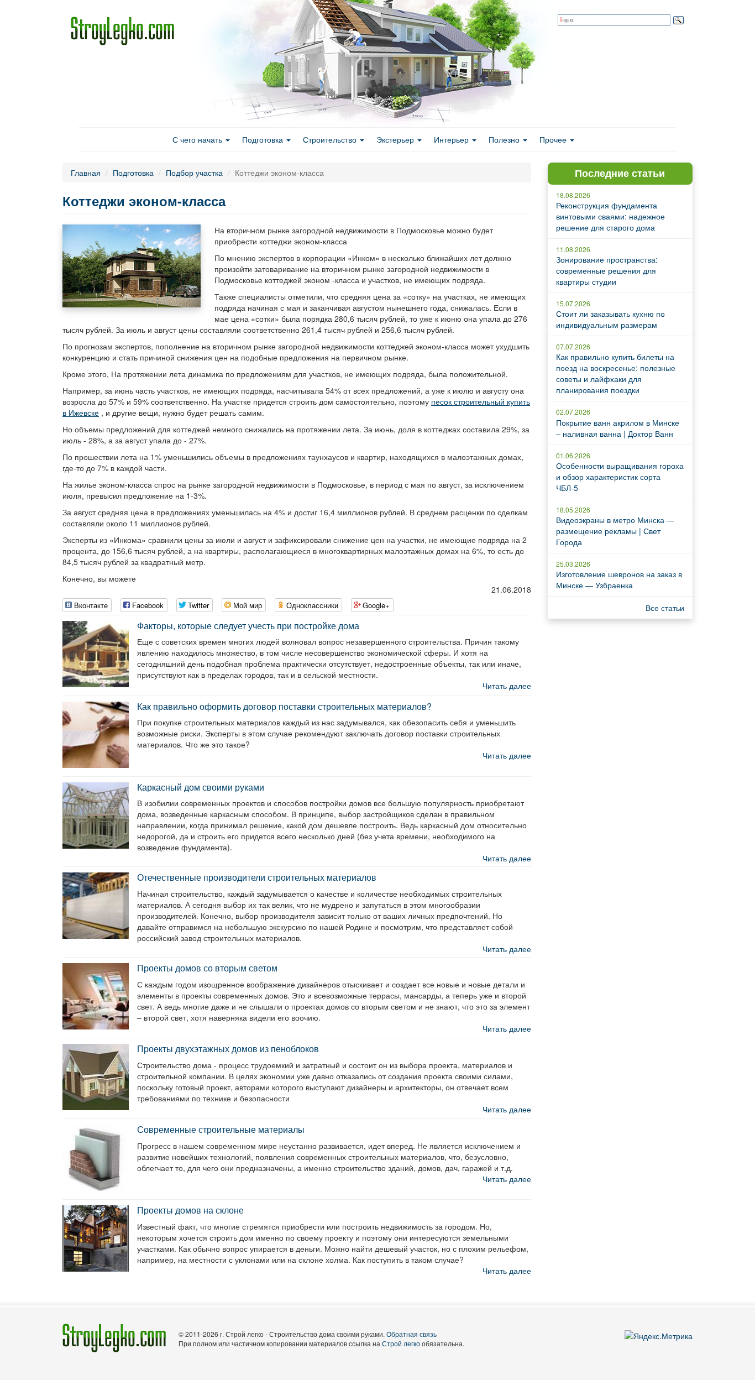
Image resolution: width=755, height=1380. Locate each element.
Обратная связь (411, 1334)
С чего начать (198, 139)
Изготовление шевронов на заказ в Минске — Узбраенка (619, 579)
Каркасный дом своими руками (200, 787)
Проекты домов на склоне (190, 1210)
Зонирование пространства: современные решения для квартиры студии (607, 270)
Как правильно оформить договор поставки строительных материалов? (284, 706)
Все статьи (665, 607)
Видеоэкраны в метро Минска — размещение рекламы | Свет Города (615, 530)
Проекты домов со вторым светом (207, 967)
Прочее (554, 139)
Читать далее (507, 685)
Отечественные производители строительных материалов (256, 877)
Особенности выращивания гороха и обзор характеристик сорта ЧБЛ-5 (620, 476)
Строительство (331, 139)
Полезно (505, 139)
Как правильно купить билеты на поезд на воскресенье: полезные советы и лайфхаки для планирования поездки (615, 373)
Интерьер (452, 139)
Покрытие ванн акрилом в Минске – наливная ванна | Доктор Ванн (617, 428)
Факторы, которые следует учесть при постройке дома (248, 625)
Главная (86, 172)
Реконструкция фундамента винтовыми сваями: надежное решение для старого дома (610, 216)
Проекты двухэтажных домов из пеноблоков (228, 1048)
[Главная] (126, 31)
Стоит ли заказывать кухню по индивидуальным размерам (610, 319)
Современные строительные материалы (221, 1129)
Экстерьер (396, 139)
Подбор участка (194, 172)
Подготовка (263, 139)
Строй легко (401, 1343)
